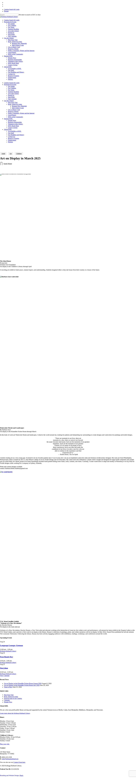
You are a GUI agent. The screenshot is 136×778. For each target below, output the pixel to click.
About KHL (8, 129)
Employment (12, 140)
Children (19, 153)
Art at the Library (13, 93)
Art (11, 153)
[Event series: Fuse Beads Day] (12, 661)
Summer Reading (13, 92)
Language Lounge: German (11, 645)
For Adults (11, 86)
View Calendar (4, 675)
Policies (10, 142)
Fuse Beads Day (6, 657)
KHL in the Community (15, 117)
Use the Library (9, 101)
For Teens (11, 90)
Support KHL (8, 119)
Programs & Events (10, 84)
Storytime (4, 668)
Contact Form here (19, 762)
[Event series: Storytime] (14, 672)
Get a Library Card (14, 110)
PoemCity (11, 95)
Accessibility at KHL (14, 131)
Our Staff (11, 133)
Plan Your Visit (12, 102)
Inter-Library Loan (18, 108)
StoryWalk (11, 97)
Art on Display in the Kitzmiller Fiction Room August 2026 (22, 683)
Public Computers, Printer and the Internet (21, 113)
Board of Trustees (13, 138)
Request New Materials (19, 106)
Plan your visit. (4, 744)
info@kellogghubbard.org (10, 759)
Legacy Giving (12, 127)
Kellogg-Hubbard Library (8, 651)
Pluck (21, 775)
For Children (12, 88)
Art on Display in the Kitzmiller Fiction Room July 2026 (22, 685)
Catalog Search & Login (11, 9)
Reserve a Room (13, 111)
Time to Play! (8, 687)
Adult (3, 153)
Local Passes (12, 115)
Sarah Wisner (8, 163)
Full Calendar (12, 99)
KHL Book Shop (13, 126)
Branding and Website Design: (9, 775)
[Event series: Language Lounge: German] (13, 649)
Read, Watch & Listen (15, 104)
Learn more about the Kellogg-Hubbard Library (15, 713)
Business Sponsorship (15, 122)
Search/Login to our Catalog (13, 698)
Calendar (7, 700)
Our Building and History (16, 135)
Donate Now (12, 120)
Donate (6, 11)
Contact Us (11, 136)
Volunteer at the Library (15, 124)
